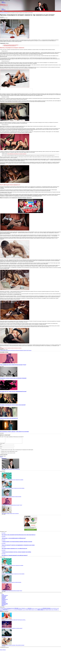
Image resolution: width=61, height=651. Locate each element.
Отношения (4, 602)
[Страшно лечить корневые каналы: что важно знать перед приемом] (7, 487)
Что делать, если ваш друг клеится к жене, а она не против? (13, 404)
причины (36, 609)
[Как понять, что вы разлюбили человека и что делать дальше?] (7, 627)
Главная (1, 12)
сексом (47, 609)
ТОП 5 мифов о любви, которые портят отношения (10, 513)
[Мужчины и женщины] (4, 7)
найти (9, 609)
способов (55, 609)
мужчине (54, 608)
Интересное (4, 597)
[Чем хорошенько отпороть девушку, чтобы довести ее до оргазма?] (8, 429)
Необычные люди (5, 599)
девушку (19, 608)
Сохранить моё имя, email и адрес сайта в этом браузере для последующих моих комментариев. (17, 449)
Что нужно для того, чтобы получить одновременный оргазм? (13, 391)
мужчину (1, 609)
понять (27, 609)
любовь (41, 608)
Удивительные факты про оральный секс (9, 418)
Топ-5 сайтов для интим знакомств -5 (10, 45)
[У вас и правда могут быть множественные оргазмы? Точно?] (7, 504)
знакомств (36, 608)
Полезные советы (5, 603)
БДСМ (3, 594)
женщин (23, 608)
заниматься (33, 608)
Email (1, 446)
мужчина (48, 608)
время (2, 608)
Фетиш (3, 605)
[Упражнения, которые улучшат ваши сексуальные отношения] (8, 376)
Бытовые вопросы (5, 595)
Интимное (3, 598)
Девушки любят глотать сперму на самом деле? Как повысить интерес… (14, 619)
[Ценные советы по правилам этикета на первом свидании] (7, 495)
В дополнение (5, 12)
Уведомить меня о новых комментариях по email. (9, 451)
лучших (39, 608)
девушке (12, 608)
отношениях (24, 609)
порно (30, 609)
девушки (16, 608)
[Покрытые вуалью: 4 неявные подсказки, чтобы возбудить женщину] (7, 644)
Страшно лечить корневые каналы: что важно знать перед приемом (13, 488)
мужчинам (52, 608)
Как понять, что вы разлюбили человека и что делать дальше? (12, 628)
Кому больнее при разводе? (6, 636)
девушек (5, 608)
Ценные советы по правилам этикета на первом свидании (11, 496)
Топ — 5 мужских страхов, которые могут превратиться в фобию (12, 479)
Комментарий (2, 443)
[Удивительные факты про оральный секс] (8, 416)
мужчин (44, 608)
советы (53, 609)
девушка (9, 608)
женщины (30, 608)
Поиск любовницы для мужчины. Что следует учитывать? (16, 153)
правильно (33, 609)
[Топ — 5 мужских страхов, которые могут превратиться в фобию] (7, 564)
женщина (26, 608)
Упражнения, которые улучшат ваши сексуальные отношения (13, 378)
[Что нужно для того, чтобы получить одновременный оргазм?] (8, 389)
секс (38, 609)
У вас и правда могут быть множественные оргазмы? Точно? (13, 364)
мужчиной (57, 608)
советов (50, 609)
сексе (44, 609)
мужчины (5, 609)
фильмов (1, 610)
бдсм (0, 608)
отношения (19, 609)
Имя (1, 444)
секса (41, 609)
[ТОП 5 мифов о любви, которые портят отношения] (7, 512)
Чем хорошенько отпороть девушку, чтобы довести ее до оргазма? (14, 431)
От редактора (4, 601)
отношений (15, 609)
